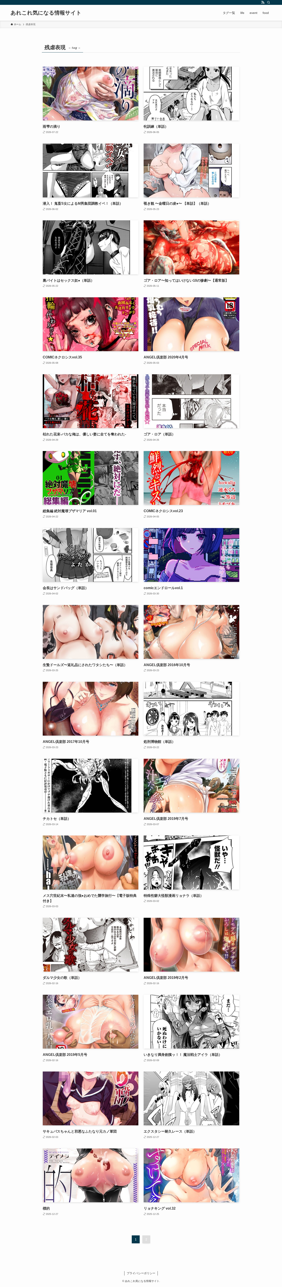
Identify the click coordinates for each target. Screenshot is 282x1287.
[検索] (268, 2)
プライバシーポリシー (141, 1273)
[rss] (263, 2)
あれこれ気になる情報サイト (46, 12)
